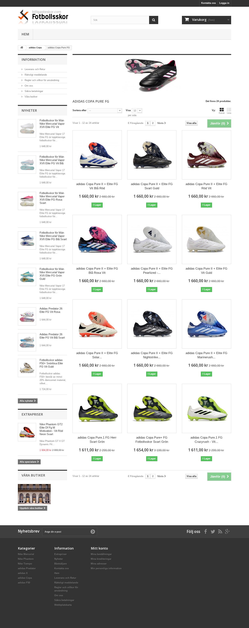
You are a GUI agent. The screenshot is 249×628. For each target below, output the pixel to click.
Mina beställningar (101, 554)
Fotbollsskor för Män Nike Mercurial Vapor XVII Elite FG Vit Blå (52, 160)
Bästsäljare (60, 563)
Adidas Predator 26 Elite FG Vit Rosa (51, 310)
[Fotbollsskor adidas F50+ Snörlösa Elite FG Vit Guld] (27, 368)
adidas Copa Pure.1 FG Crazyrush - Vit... (206, 439)
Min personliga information (106, 568)
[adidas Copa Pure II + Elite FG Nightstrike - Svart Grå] (152, 324)
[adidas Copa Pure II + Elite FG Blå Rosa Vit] (97, 239)
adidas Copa (25, 578)
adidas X (23, 573)
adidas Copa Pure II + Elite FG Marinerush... (206, 355)
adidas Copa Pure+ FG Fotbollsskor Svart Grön (151, 439)
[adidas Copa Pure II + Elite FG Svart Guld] (152, 155)
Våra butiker (30, 96)
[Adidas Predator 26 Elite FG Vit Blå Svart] (27, 342)
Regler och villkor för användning (41, 80)
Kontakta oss (208, 3)
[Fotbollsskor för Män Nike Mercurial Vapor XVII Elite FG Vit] (27, 128)
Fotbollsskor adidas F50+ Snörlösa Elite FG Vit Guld (51, 363)
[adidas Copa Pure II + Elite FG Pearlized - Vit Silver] (152, 239)
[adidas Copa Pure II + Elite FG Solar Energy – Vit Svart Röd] (97, 324)
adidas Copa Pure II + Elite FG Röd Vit (206, 186)
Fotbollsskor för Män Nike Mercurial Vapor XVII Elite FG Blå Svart (53, 236)
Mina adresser (99, 563)
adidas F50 (24, 582)
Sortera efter (79, 110)
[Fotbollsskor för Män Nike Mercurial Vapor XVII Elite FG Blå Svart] (27, 240)
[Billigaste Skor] (51, 16)
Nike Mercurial (26, 554)
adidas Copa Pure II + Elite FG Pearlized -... (152, 270)
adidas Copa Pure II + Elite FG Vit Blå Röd (97, 186)
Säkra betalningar (33, 91)
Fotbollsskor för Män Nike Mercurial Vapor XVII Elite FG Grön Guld (52, 273)
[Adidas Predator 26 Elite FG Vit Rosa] (27, 316)
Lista (229, 113)
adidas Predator (27, 568)
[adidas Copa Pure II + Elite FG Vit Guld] (206, 239)
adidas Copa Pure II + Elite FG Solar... (97, 355)
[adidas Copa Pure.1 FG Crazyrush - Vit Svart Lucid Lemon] (206, 408)
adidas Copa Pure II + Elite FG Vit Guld (206, 270)
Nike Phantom (26, 559)
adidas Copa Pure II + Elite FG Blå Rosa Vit (97, 270)
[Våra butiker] (42, 494)
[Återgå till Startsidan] (21, 47)
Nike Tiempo (25, 563)
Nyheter (29, 110)
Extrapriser (32, 414)
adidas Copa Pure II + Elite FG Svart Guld (152, 186)
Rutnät (222, 113)
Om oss (28, 85)
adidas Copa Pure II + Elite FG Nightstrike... (152, 355)
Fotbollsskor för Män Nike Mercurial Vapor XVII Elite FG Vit (52, 123)
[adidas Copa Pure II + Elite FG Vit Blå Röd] (97, 155)
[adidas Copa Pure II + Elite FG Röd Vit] (206, 155)
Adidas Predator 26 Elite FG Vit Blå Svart (52, 336)
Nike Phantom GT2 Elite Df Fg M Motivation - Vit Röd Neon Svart (51, 429)
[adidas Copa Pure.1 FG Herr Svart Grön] (97, 408)
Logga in (224, 3)
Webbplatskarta (63, 605)
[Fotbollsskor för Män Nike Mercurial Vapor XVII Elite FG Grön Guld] (27, 277)
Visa (128, 110)
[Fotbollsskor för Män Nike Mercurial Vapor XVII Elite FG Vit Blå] (27, 164)
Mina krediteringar (101, 559)
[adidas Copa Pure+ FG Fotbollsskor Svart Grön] (152, 408)
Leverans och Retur (34, 69)
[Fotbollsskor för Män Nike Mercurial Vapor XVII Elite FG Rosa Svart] (27, 201)
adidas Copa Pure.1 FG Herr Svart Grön (97, 439)
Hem (25, 34)
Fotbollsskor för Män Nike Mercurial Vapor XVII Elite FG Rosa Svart (52, 197)
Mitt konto (99, 548)
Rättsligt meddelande (35, 74)
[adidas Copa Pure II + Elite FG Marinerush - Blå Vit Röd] (206, 324)
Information (34, 59)
